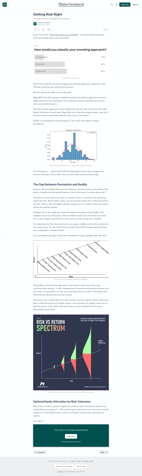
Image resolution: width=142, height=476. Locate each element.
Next (102, 452)
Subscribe (125, 5)
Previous (41, 452)
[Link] (30, 184)
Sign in (135, 5)
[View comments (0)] (43, 29)
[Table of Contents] (2, 238)
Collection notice (88, 461)
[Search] (112, 4)
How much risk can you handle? (64, 34)
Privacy (73, 461)
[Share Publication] (116, 4)
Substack (61, 472)
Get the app (81, 466)
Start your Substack (65, 466)
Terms (79, 461)
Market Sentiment (44, 22)
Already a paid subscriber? (71, 442)
